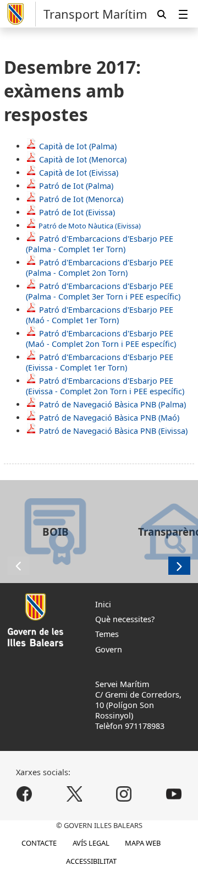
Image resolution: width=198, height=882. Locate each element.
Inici (103, 604)
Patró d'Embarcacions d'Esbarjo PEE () (105, 385)
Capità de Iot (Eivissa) (78, 172)
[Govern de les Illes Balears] (20, 14)
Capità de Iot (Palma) (78, 146)
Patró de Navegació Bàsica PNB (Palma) (112, 404)
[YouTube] (173, 793)
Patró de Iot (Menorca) (81, 199)
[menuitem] (183, 14)
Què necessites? (125, 619)
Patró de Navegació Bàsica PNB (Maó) (109, 417)
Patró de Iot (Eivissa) (77, 212)
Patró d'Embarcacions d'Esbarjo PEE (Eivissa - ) (99, 362)
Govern (108, 649)
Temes (107, 634)
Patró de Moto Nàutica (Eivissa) (89, 226)
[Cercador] (162, 14)
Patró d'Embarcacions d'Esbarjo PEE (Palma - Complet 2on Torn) (99, 267)
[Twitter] (73, 793)
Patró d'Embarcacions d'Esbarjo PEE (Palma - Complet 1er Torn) (99, 243)
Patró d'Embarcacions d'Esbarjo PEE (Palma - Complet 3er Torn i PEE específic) (103, 291)
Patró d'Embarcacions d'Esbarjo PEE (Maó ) (99, 314)
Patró (76, 186)
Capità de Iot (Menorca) (83, 159)
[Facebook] (24, 793)
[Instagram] (124, 793)
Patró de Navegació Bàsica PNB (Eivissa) (113, 431)
